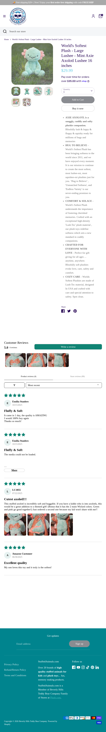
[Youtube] (78, 667)
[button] (15, 524)
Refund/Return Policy (15, 669)
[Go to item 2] (37, 360)
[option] (32, 65)
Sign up (79, 643)
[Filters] (14, 385)
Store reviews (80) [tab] (77, 376)
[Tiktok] (87, 667)
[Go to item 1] (15, 360)
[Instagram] (83, 667)
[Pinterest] (92, 667)
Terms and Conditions (15, 675)
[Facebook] (73, 667)
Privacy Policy (11, 664)
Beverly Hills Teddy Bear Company (33, 721)
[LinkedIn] (97, 667)
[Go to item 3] (58, 360)
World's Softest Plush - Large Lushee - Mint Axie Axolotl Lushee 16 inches (41, 39)
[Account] (93, 15)
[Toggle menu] (4, 16)
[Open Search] (4, 31)
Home (6, 39)
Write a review (68, 346)
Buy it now (78, 108)
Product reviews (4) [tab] (28, 376)
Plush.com (55, 697)
